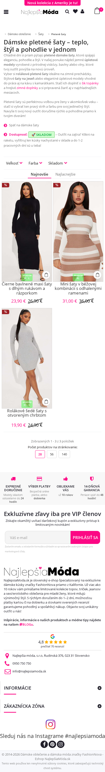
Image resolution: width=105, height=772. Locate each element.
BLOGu (27, 624)
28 (40, 454)
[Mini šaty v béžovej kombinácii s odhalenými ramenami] (78, 231)
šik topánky (90, 83)
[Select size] (46, 275)
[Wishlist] (76, 11)
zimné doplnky (27, 88)
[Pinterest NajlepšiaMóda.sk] (52, 744)
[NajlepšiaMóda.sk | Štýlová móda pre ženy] (40, 12)
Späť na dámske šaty (24, 125)
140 (64, 454)
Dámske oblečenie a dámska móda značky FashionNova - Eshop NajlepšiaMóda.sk (62, 756)
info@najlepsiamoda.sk (29, 671)
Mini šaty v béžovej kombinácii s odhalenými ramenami (78, 289)
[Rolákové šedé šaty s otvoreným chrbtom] (27, 358)
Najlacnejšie (65, 174)
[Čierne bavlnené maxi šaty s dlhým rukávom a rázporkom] (27, 231)
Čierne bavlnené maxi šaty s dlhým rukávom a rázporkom (27, 289)
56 (51, 454)
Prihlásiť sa (85, 537)
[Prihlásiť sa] (83, 11)
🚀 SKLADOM (42, 134)
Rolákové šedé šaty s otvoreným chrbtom (27, 413)
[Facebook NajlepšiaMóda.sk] (44, 744)
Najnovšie (39, 174)
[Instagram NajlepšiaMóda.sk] (60, 744)
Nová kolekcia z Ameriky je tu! (52, 2)
